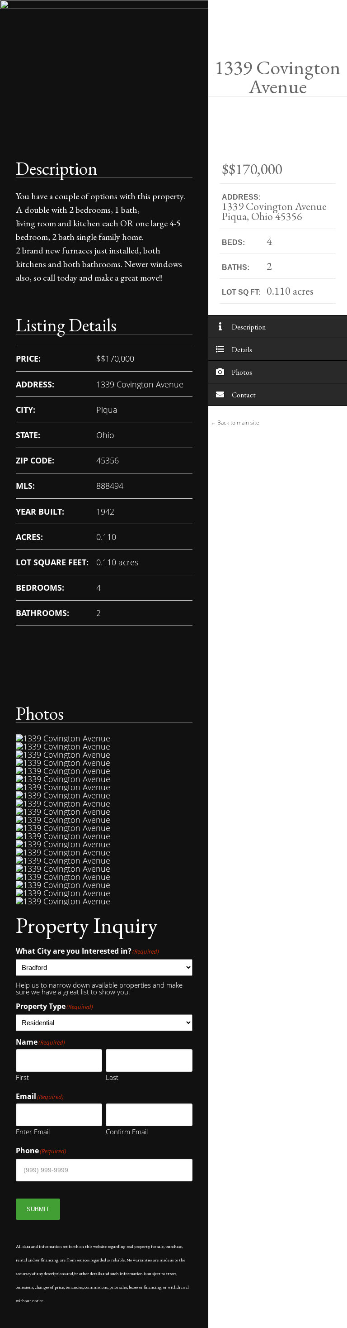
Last (112, 1077)
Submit (38, 1209)
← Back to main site (235, 422)
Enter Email (33, 1131)
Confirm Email (127, 1131)
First (22, 1077)
